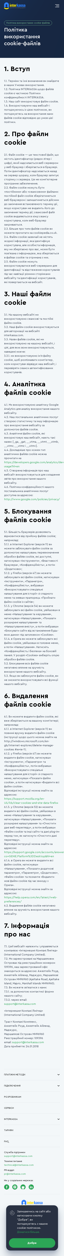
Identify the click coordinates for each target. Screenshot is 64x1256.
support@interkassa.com (20, 1004)
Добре (32, 1243)
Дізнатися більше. (28, 1232)
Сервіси (9, 1108)
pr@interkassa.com (15, 1174)
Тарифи (8, 1130)
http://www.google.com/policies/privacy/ (32, 499)
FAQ (6, 1141)
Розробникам (12, 1097)
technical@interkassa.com (19, 1165)
